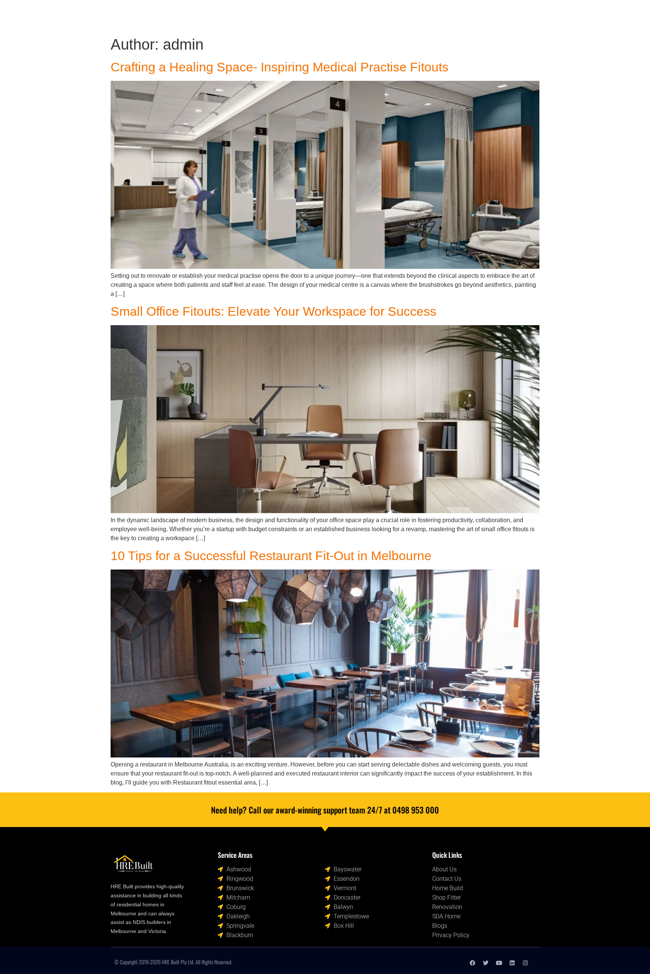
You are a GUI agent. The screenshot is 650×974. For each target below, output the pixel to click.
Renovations (279, 16)
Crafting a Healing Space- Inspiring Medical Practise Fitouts (279, 67)
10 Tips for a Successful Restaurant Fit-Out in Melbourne (271, 555)
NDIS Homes (235, 16)
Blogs (386, 16)
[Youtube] (499, 963)
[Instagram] (525, 963)
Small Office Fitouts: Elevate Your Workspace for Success (273, 311)
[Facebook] (472, 963)
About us (353, 16)
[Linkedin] (512, 963)
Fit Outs (318, 16)
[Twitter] (486, 963)
